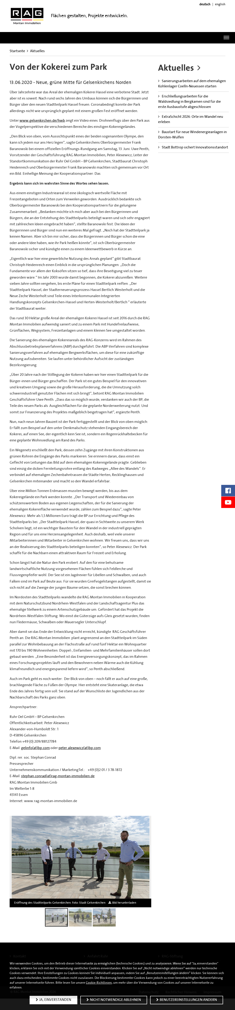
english (220, 4)
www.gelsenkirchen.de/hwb (42, 121)
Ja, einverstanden (55, 1000)
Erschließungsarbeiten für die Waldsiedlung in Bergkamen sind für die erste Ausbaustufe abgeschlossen (189, 102)
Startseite (17, 51)
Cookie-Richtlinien (99, 983)
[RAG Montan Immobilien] (27, 16)
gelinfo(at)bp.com (35, 748)
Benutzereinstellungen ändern (188, 1000)
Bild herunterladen (124, 902)
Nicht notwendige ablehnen (115, 1000)
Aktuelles (37, 51)
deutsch (204, 4)
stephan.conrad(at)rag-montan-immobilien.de (58, 776)
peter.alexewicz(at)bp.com (80, 748)
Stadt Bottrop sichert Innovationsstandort (195, 147)
